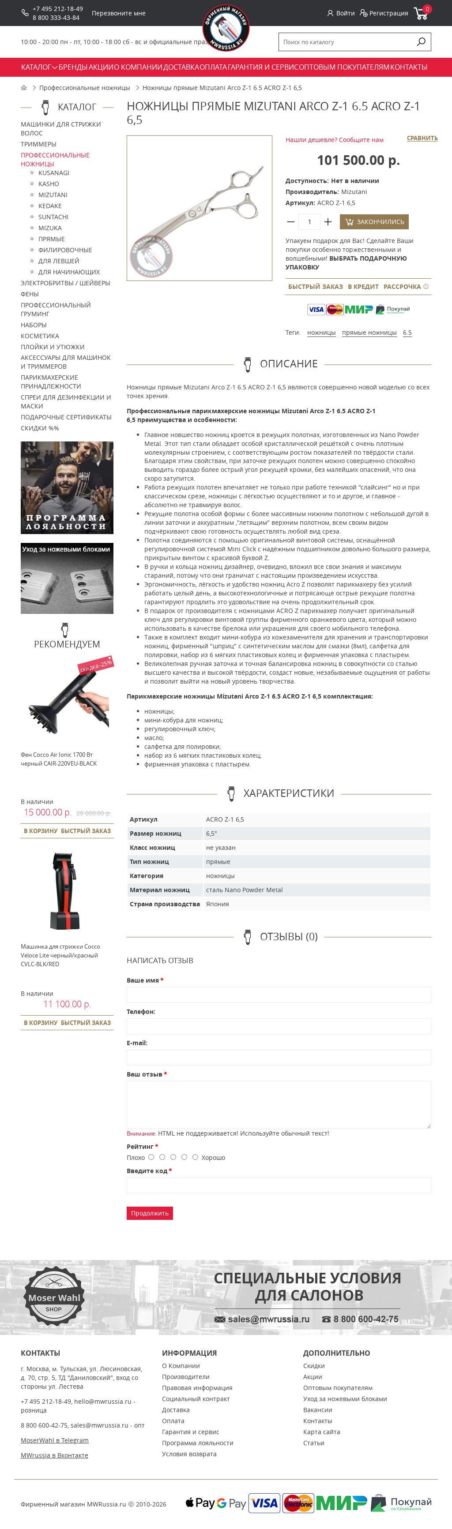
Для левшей (58, 261)
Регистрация (388, 13)
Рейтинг (140, 1146)
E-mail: (137, 1043)
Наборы (34, 325)
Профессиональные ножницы (84, 87)
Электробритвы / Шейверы (65, 283)
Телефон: (141, 1011)
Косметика (40, 336)
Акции (312, 1376)
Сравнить (422, 138)
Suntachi (53, 217)
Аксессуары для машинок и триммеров (66, 361)
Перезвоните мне (119, 13)
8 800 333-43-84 (56, 17)
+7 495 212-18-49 (58, 8)
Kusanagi (53, 172)
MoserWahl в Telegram (55, 1440)
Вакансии (317, 1410)
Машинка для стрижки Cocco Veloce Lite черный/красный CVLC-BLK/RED (60, 955)
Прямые (51, 239)
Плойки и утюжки (53, 347)
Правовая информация (197, 1387)
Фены (30, 294)
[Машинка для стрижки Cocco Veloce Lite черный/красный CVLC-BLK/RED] (65, 933)
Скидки (314, 1365)
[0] (421, 18)
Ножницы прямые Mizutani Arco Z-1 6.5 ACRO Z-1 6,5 (222, 87)
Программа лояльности (198, 1443)
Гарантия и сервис (190, 1432)
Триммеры (38, 144)
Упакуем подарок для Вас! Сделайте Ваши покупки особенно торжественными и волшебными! (350, 253)
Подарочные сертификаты (66, 417)
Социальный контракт (196, 1398)
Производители (186, 1376)
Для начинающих (69, 272)
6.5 (407, 332)
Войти (345, 13)
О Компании (181, 1365)
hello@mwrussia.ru (103, 1401)
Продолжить (150, 1213)
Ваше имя (143, 980)
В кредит (363, 286)
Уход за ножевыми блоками (345, 1398)
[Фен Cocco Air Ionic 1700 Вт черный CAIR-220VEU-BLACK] (65, 741)
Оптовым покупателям (338, 1387)
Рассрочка (403, 286)
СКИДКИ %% (40, 428)
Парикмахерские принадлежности (51, 381)
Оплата (173, 1421)
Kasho (48, 183)
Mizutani (53, 195)
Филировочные (65, 250)
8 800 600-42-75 (44, 1425)
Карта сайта (321, 1432)
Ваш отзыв (144, 1074)
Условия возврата (189, 1454)
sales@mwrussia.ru (99, 1425)
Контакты (317, 1421)
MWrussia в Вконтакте (54, 1455)
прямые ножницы (369, 332)
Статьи (313, 1443)
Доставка (176, 1410)
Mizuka (50, 228)
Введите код (147, 1170)
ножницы (321, 332)
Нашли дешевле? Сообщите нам (335, 139)
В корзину (40, 831)
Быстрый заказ (315, 286)
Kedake (50, 206)
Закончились (380, 221)
